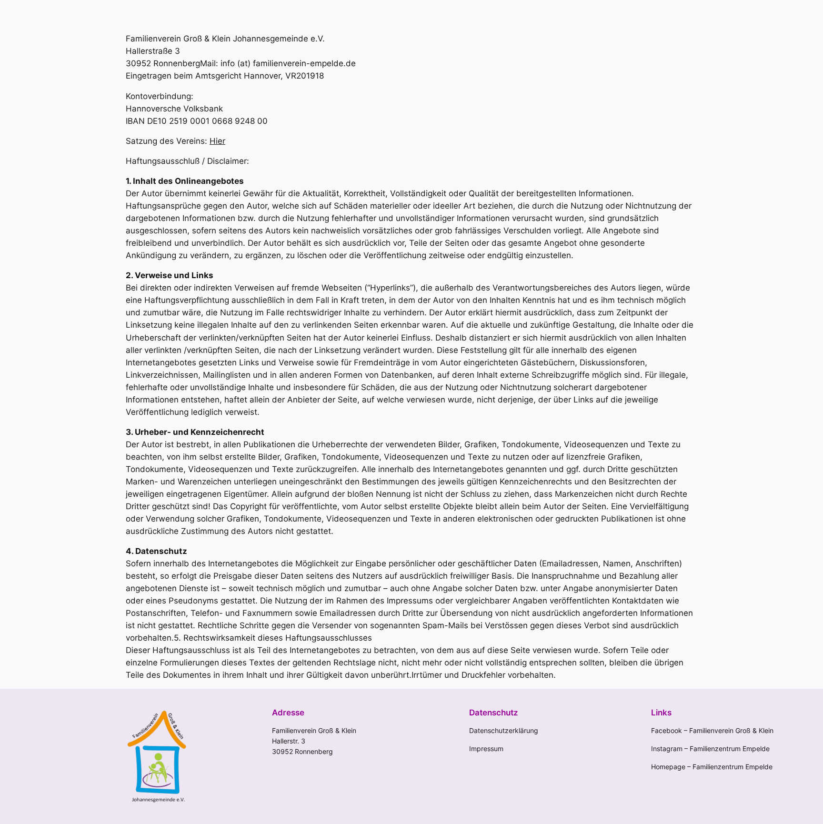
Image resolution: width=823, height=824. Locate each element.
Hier (217, 141)
